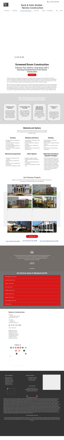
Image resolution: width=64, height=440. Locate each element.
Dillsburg (40, 417)
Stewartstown (37, 419)
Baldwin (17, 399)
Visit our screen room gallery (48, 241)
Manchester (41, 418)
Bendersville (18, 417)
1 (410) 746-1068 (20, 57)
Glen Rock (19, 418)
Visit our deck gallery (12, 241)
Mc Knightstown (45, 418)
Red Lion (22, 419)
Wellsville (44, 419)
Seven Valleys (26, 419)
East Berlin (45, 417)
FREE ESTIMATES (32, 74)
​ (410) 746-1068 (15, 325)
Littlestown (34, 418)
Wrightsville (48, 419)
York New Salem (57, 419)
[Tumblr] (23, 347)
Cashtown (26, 417)
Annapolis (26, 398)
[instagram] (15, 347)
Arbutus (42, 398)
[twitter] (13, 347)
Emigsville (52, 417)
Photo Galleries (50, 10)
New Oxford (6, 419)
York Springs (32, 420)
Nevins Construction (30, 375)
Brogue (24, 417)
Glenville (23, 418)
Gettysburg (16, 418)
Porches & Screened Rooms (25, 10)
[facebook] (11, 347)
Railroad (19, 419)
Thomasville (41, 419)
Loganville (37, 418)
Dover (42, 417)
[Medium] (16, 353)
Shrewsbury (29, 419)
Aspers (15, 417)
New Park (9, 419)
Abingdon (9, 398)
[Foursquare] (16, 350)
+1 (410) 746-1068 (53, 2)
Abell (4, 398)
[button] (10, 258)
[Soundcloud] (26, 353)
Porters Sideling (16, 419)
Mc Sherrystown (50, 418)
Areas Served (36, 10)
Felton (7, 418)
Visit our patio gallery (29, 240)
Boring (24, 400)
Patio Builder (14, 10)
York (50, 419)
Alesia (16, 398)
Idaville (28, 418)
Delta (37, 417)
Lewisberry (30, 418)
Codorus (30, 417)
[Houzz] (19, 350)
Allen (21, 398)
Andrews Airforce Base (53, 398)
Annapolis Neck (30, 398)
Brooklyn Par (55, 400)
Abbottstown (6, 417)
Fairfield (57, 417)
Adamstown (13, 398)
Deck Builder (6, 10)
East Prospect (49, 417)
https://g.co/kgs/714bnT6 (32, 381)
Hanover (25, 418)
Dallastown (35, 417)
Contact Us (32, 236)
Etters (55, 417)
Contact (61, 10)
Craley (32, 417)
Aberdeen (6, 398)
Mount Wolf (54, 418)
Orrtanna (12, 419)
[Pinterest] (18, 347)
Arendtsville (12, 417)
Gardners (13, 418)
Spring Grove (33, 419)
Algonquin (18, 398)
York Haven (53, 419)
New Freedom (58, 418)
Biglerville (21, 417)
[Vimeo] (26, 347)
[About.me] (24, 350)
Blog (57, 10)
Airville (9, 417)
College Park (33, 402)
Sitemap (43, 10)
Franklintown (10, 418)
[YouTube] (20, 347)
